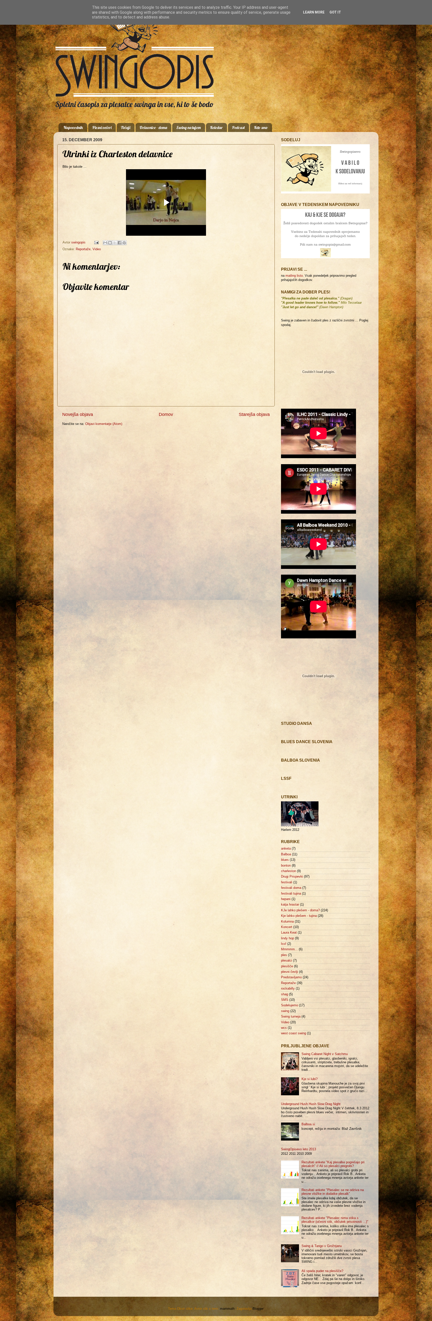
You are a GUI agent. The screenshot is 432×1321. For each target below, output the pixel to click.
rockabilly (288, 988)
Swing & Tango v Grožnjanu (322, 1246)
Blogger (257, 1309)
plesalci (286, 960)
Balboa (286, 854)
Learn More (313, 12)
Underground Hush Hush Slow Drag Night (310, 1104)
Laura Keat (289, 932)
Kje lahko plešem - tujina (299, 916)
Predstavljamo (291, 977)
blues (285, 860)
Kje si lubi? (310, 1079)
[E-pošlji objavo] (96, 242)
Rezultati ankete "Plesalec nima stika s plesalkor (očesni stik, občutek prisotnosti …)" (335, 1220)
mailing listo (294, 275)
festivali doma (291, 888)
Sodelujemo (289, 1005)
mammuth (227, 1309)
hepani (285, 899)
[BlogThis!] (110, 242)
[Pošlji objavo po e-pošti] (105, 242)
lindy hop (287, 938)
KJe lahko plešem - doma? (300, 910)
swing (285, 1011)
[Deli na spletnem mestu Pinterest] (124, 242)
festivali (286, 882)
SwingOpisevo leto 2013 (298, 1149)
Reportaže (83, 249)
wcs (284, 1028)
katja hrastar (290, 904)
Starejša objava (254, 414)
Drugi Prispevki (292, 876)
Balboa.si (308, 1124)
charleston (288, 871)
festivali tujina (291, 893)
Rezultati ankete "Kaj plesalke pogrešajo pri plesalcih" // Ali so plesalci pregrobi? (333, 1164)
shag (284, 994)
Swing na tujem (188, 127)
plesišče (287, 966)
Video (96, 249)
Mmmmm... (289, 949)
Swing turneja (290, 1016)
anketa (286, 848)
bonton (286, 865)
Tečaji (125, 127)
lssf (283, 944)
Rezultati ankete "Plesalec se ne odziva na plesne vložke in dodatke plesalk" (333, 1192)
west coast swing (293, 1033)
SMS (284, 1000)
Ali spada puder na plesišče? (322, 1271)
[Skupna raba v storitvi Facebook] (119, 242)
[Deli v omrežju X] (114, 242)
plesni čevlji (289, 972)
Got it (335, 12)
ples (284, 955)
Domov (166, 414)
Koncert (286, 927)
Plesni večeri (102, 127)
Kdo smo (261, 127)
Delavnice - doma (153, 127)
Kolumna (287, 921)
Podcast (238, 127)
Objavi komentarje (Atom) (103, 424)
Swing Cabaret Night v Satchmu (325, 1054)
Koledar (216, 127)
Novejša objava (77, 414)
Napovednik (73, 127)
